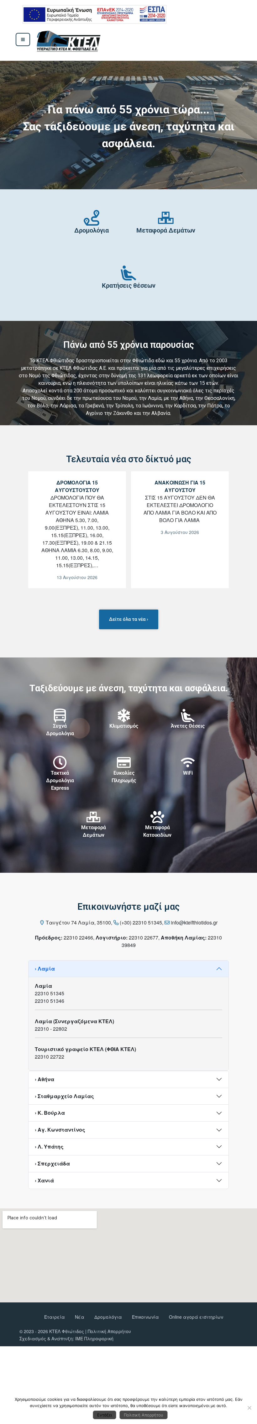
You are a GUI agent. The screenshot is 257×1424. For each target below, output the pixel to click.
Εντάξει (104, 1414)
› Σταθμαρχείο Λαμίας (64, 1096)
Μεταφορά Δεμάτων (165, 230)
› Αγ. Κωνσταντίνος (60, 1129)
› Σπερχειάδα (52, 1163)
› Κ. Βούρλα (50, 1112)
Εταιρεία (54, 1317)
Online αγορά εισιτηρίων (196, 1317)
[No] (249, 1408)
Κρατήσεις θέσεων (128, 285)
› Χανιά (44, 1180)
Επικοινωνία (145, 1317)
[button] (52, 125)
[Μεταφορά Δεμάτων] (166, 218)
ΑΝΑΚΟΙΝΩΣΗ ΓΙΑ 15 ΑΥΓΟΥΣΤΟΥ (180, 486)
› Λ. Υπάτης (49, 1146)
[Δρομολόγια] (91, 218)
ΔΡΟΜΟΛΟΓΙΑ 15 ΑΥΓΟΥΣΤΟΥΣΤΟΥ (77, 486)
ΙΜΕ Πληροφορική (94, 1338)
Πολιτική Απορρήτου (109, 1331)
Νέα (79, 1317)
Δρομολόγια (91, 230)
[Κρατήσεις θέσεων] (128, 273)
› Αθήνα (44, 1079)
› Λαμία (45, 968)
